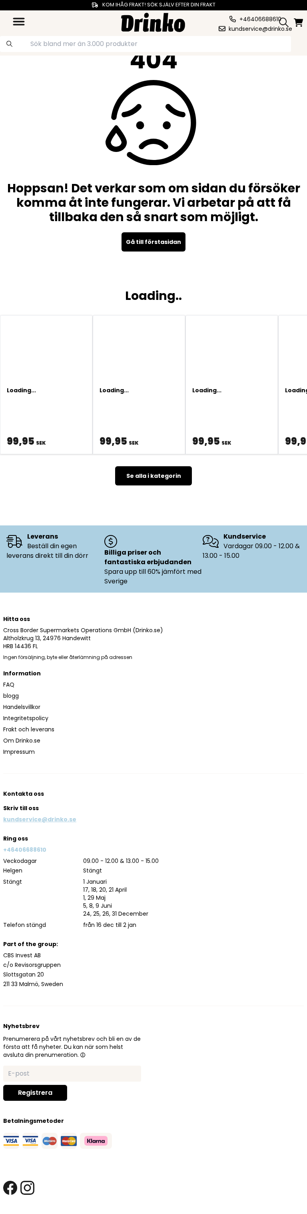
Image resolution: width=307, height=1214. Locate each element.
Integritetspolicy (25, 718)
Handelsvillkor (21, 707)
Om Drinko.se (21, 741)
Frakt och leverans (28, 729)
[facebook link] (10, 1188)
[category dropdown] (19, 22)
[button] (83, 1055)
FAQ (8, 685)
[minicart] (299, 22)
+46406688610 (24, 850)
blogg (11, 696)
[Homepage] (153, 21)
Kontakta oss (23, 794)
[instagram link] (27, 1188)
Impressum (19, 752)
